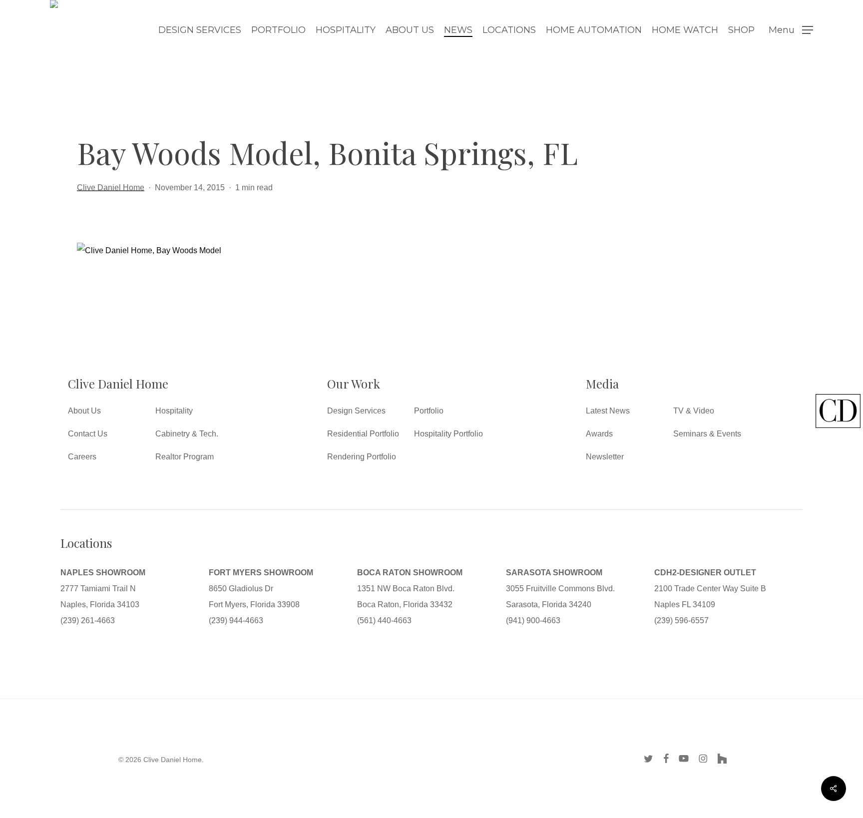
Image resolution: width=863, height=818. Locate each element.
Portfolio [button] (428, 411)
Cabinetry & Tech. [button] (186, 433)
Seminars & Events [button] (707, 433)
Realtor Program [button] (184, 456)
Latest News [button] (608, 411)
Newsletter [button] (605, 456)
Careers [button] (82, 456)
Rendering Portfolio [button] (361, 456)
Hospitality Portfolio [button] (448, 433)
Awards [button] (599, 433)
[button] (791, 30)
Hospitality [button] (174, 411)
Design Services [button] (356, 411)
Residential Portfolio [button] (363, 433)
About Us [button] (84, 411)
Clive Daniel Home (110, 187)
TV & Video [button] (693, 411)
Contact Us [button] (87, 433)
